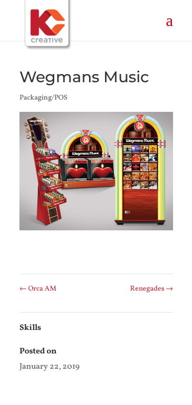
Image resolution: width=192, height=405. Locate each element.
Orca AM (37, 289)
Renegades (151, 289)
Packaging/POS (43, 98)
